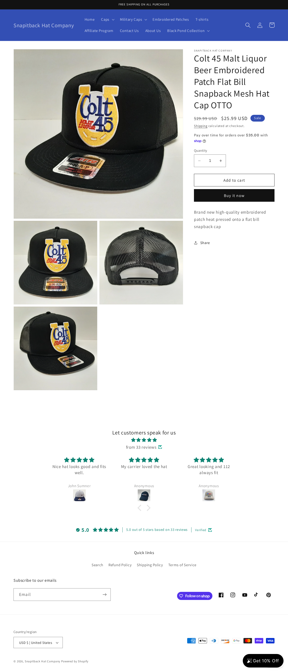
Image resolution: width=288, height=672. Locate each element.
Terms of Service (182, 564)
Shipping (200, 126)
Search (97, 564)
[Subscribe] (104, 594)
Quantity (200, 150)
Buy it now (234, 195)
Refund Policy (120, 564)
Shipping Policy (150, 564)
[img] (144, 439)
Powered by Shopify (74, 661)
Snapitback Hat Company (42, 661)
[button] (107, 19)
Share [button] (205, 242)
